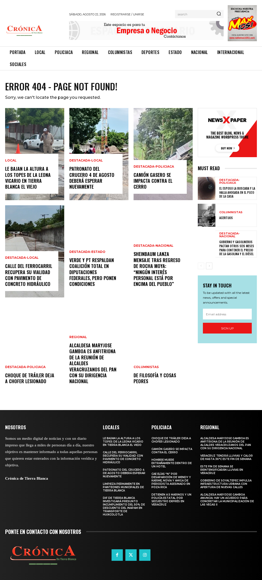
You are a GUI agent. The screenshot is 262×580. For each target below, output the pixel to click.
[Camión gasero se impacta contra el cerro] (163, 154)
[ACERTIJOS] (206, 215)
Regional (78, 337)
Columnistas (146, 367)
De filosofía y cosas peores (155, 378)
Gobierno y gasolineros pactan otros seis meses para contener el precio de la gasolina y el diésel (236, 248)
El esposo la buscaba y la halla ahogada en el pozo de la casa (237, 192)
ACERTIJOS (226, 218)
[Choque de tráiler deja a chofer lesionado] (34, 349)
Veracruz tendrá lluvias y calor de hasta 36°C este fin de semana (226, 457)
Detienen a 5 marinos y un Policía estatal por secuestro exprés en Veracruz (171, 499)
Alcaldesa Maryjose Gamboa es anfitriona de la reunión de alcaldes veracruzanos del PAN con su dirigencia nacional (225, 443)
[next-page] (209, 266)
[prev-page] (201, 266)
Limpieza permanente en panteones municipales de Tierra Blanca (123, 487)
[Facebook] (117, 555)
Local (11, 160)
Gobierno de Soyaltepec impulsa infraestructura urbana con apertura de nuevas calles (226, 484)
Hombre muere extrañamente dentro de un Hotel (171, 463)
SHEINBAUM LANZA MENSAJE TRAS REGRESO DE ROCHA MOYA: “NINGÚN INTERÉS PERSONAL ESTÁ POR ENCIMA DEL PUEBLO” (157, 269)
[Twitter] (131, 555)
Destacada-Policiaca (25, 367)
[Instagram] (144, 555)
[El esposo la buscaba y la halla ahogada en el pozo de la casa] (206, 188)
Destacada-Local (22, 257)
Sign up (227, 328)
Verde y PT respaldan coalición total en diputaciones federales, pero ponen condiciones (92, 272)
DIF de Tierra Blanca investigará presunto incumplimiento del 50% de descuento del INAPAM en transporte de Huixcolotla (124, 506)
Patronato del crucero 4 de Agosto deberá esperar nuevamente (91, 177)
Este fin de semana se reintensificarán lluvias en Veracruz (221, 470)
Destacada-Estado (87, 251)
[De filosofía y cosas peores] (163, 349)
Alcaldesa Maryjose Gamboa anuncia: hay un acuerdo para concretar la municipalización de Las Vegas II (227, 499)
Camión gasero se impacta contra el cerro (153, 180)
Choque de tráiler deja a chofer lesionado (29, 378)
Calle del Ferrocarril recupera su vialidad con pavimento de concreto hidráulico (28, 275)
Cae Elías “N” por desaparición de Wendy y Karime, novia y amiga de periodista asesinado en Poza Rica (171, 480)
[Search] (219, 14)
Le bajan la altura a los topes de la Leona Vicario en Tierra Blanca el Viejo (28, 177)
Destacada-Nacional (153, 245)
